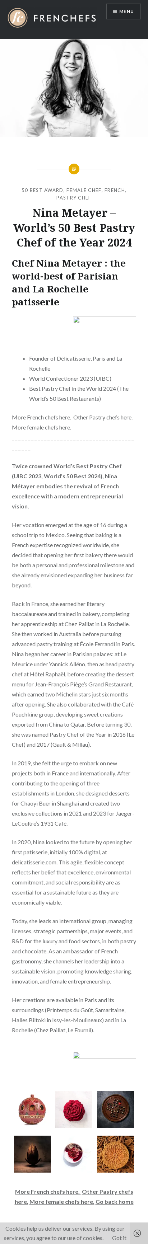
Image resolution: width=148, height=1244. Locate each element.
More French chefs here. (42, 417)
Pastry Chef (73, 198)
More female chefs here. (41, 427)
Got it (119, 1237)
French (115, 190)
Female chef (83, 190)
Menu (126, 11)
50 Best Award (43, 190)
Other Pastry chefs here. (103, 417)
